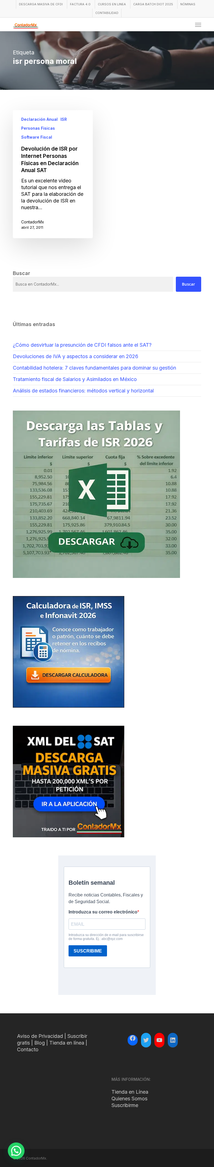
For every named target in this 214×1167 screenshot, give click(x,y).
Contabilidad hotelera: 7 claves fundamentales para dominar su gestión (94, 368)
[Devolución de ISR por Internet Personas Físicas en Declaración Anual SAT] (53, 174)
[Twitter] (146, 1040)
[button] (198, 24)
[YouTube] (159, 1040)
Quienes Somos (129, 1098)
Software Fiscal (36, 137)
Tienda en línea (66, 1043)
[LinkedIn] (173, 1040)
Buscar (188, 284)
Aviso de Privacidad (40, 1036)
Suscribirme (124, 1105)
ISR (63, 119)
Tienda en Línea (129, 1092)
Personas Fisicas (38, 128)
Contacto (27, 1049)
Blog (39, 1043)
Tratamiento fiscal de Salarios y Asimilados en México (75, 379)
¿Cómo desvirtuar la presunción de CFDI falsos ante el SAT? (82, 345)
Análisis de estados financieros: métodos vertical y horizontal (83, 391)
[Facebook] (133, 1039)
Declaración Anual (39, 119)
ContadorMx (32, 222)
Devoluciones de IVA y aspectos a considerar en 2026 (75, 356)
